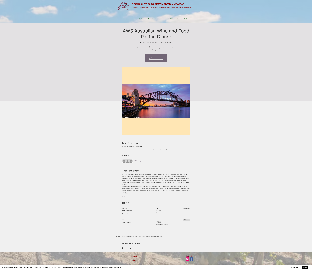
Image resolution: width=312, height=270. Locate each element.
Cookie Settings (295, 267)
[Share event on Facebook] (122, 248)
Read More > (125, 197)
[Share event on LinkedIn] (130, 248)
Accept (305, 267)
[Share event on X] (126, 248)
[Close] (310, 267)
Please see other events (156, 59)
